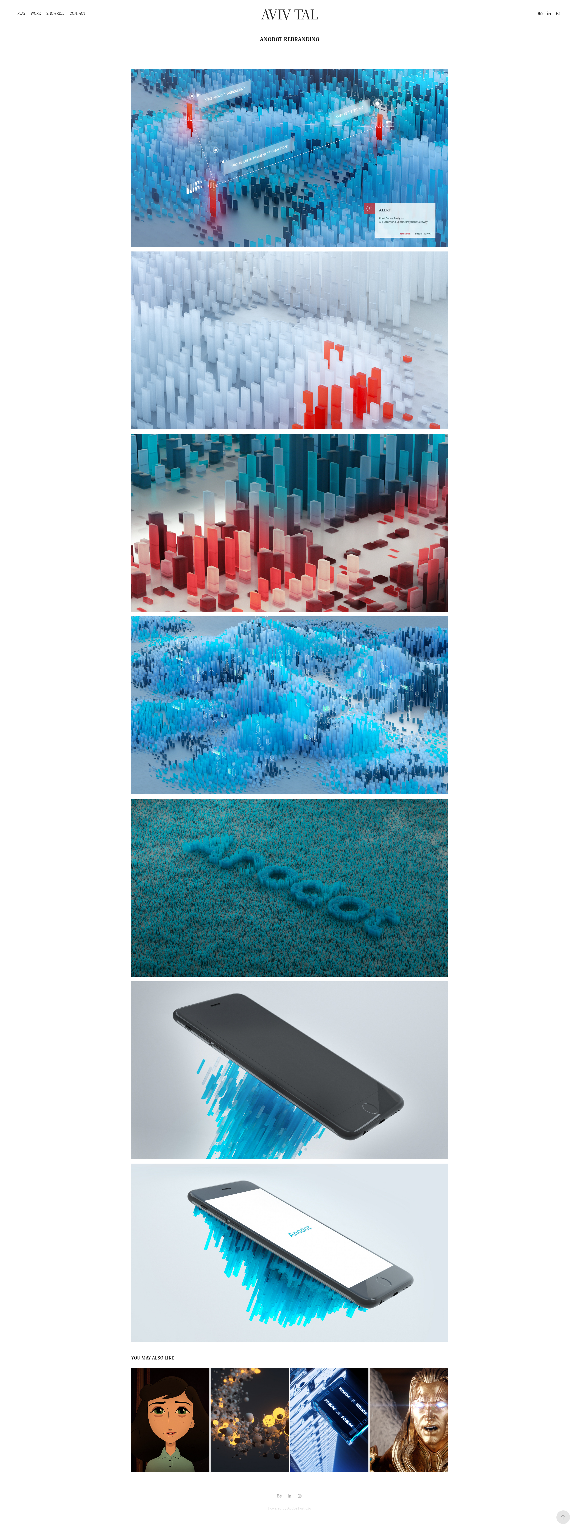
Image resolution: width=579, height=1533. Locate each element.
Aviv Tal (289, 13)
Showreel (55, 13)
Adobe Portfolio (299, 1508)
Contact (77, 13)
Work (36, 13)
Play (21, 13)
